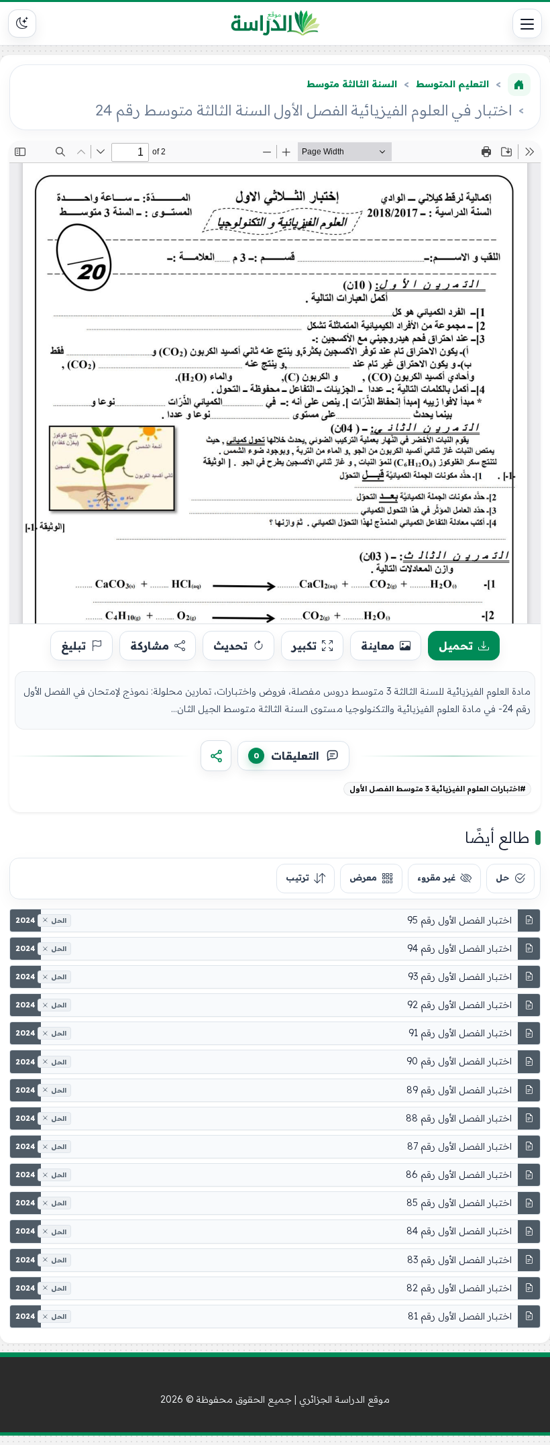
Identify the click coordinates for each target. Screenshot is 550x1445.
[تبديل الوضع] (22, 23)
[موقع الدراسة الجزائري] (275, 23)
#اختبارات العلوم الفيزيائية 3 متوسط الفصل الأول (437, 788)
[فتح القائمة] (527, 23)
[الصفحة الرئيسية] (519, 84)
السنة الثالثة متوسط (352, 84)
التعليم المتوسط (452, 84)
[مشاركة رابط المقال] (216, 755)
